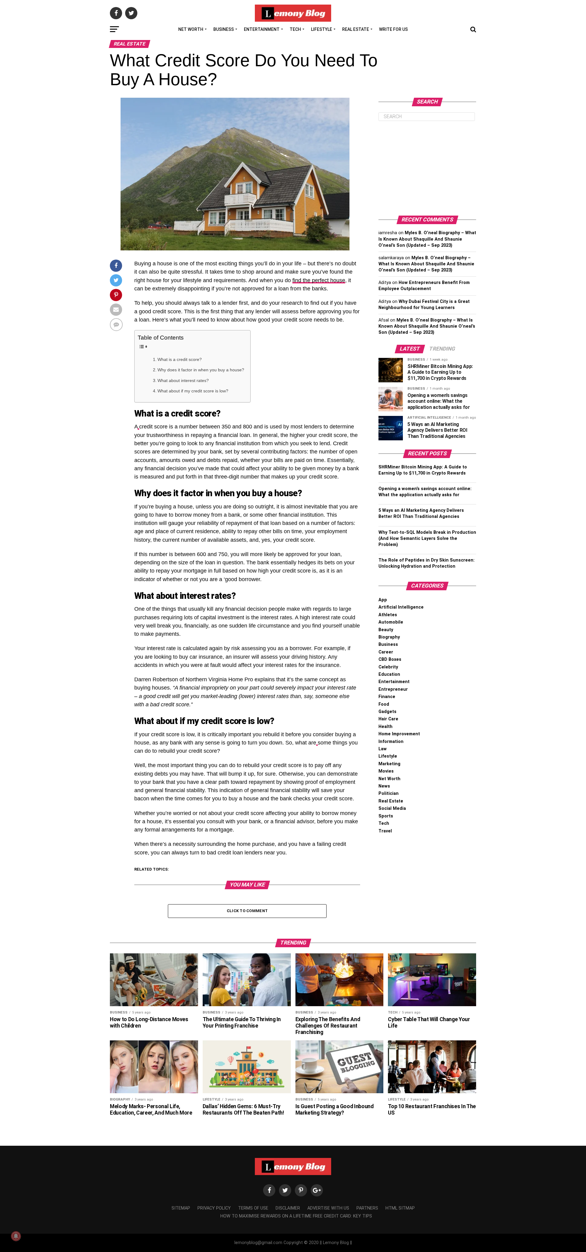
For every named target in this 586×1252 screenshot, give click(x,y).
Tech (295, 29)
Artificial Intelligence (401, 607)
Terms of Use (253, 1208)
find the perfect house (318, 280)
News (384, 786)
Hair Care (388, 719)
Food (383, 704)
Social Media (392, 808)
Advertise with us (328, 1208)
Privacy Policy (214, 1208)
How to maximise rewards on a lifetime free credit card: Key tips (296, 1216)
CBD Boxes (389, 659)
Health (385, 726)
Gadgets (387, 711)
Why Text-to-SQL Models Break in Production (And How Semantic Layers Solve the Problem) (427, 538)
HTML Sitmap (400, 1208)
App (382, 599)
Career (385, 652)
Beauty (385, 629)
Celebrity (388, 667)
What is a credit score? (179, 359)
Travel (385, 831)
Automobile (390, 622)
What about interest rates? (183, 380)
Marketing (389, 763)
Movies (386, 771)
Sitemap (181, 1208)
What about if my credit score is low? (192, 390)
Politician (388, 793)
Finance (386, 696)
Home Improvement (399, 734)
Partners (367, 1208)
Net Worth (190, 29)
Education (389, 674)
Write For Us (393, 29)
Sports (385, 816)
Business (223, 29)
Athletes (387, 614)
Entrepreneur (393, 689)
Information (390, 741)
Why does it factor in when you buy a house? (200, 369)
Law (382, 749)
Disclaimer (288, 1208)
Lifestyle (321, 29)
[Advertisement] (427, 168)
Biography (389, 637)
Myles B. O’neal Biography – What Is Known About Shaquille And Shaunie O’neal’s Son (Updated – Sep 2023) (427, 239)
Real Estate (355, 29)
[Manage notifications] (16, 1236)
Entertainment (262, 29)
